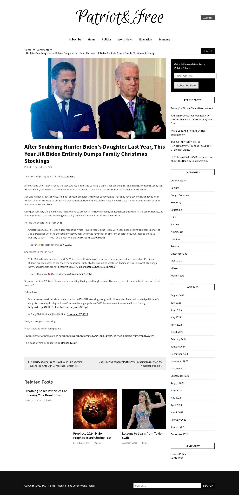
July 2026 (176, 302)
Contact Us (177, 457)
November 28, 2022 (82, 274)
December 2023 (179, 353)
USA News (176, 261)
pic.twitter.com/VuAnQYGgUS (89, 237)
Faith (173, 217)
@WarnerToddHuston (142, 335)
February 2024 (178, 339)
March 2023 (177, 412)
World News (125, 39)
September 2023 (180, 375)
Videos (174, 268)
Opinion (175, 239)
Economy (164, 39)
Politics (106, 39)
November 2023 (179, 361)
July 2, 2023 (66, 244)
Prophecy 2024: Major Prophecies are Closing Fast (92, 435)
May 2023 (176, 397)
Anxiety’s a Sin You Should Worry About (192, 108)
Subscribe (207, 17)
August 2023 (177, 383)
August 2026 (177, 295)
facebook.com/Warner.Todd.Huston (92, 335)
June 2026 (176, 310)
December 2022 (179, 434)
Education (145, 39)
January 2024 (178, 346)
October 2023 (178, 368)
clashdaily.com (69, 342)
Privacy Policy (178, 454)
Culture (175, 187)
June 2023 (176, 390)
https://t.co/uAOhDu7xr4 (42, 307)
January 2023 (178, 427)
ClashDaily (47, 400)
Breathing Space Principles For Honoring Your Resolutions (45, 393)
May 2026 (176, 317)
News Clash (177, 231)
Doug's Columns (180, 195)
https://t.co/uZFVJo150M (72, 266)
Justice (175, 224)
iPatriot (27, 167)
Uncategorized (179, 253)
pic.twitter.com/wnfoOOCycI (72, 307)
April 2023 (176, 405)
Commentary (178, 180)
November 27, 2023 (77, 314)
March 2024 (177, 332)
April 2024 (176, 324)
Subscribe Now (186, 85)
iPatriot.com (68, 176)
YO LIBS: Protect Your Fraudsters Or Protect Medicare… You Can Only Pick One (191, 119)
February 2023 (178, 419)
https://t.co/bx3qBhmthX (100, 266)
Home (91, 39)
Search (208, 51)
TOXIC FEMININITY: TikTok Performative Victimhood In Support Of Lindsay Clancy (191, 145)
